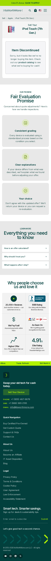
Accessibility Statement (14, 499)
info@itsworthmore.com (22, 407)
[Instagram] (10, 556)
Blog (5, 463)
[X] (20, 556)
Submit (44, 519)
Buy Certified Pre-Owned (15, 423)
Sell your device (16, 392)
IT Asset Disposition (12, 459)
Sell (3, 18)
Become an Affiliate (12, 454)
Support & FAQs (11, 432)
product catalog (26, 62)
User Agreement (11, 490)
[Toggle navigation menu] (45, 10)
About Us (7, 450)
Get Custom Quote (12, 428)
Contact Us (8, 436)
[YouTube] (5, 556)
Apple (10, 18)
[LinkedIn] (15, 556)
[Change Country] (40, 10)
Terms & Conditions (12, 481)
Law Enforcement (11, 494)
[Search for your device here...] (29, 10)
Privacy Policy (10, 477)
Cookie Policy (9, 485)
